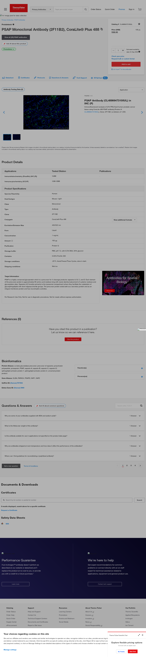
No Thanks (121, 651)
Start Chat (133, 651)
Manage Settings (10, 650)
